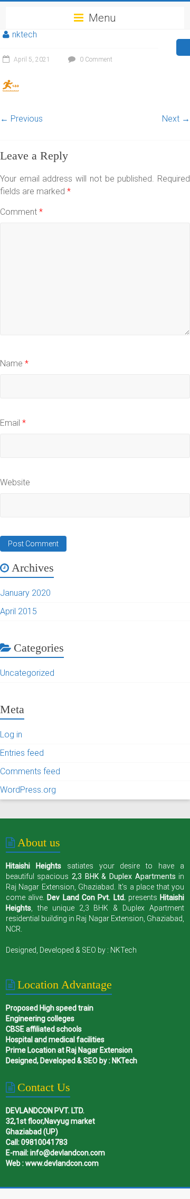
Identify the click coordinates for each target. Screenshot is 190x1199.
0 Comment (95, 59)
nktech (24, 34)
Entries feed (22, 753)
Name (14, 363)
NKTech (123, 950)
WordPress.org (28, 790)
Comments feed (30, 771)
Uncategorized (27, 673)
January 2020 (25, 593)
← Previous (21, 119)
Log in (11, 735)
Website (15, 482)
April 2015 (18, 611)
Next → (176, 119)
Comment (21, 212)
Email (13, 423)
